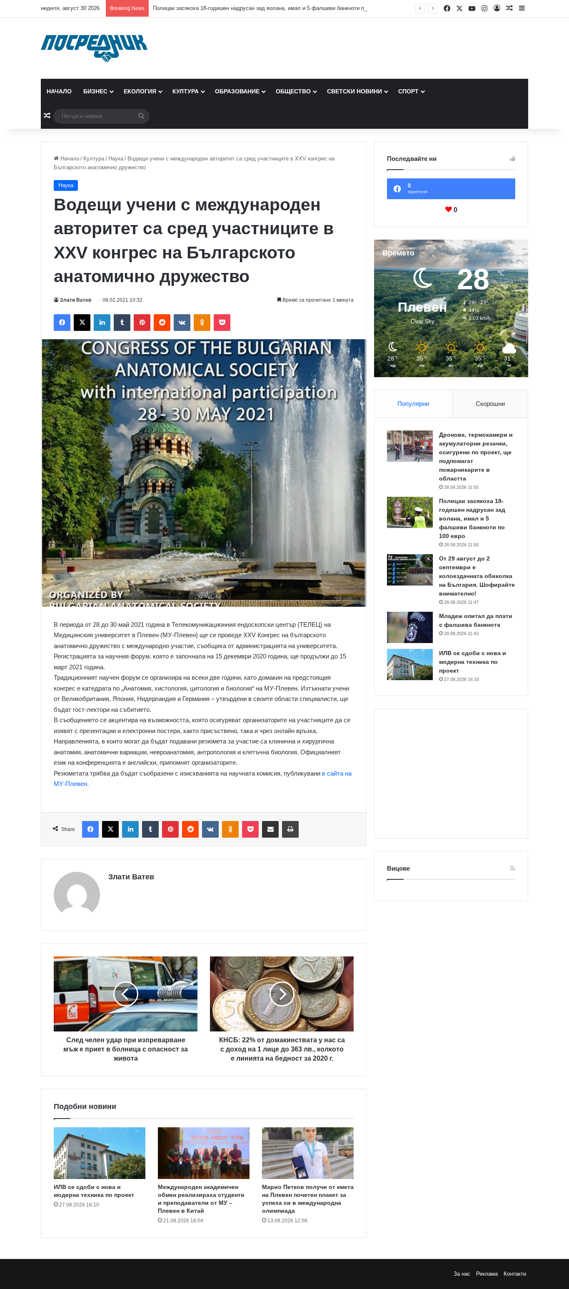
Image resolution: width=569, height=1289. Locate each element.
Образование (237, 91)
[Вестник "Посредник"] (94, 48)
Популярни (413, 403)
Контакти (515, 1274)
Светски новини (354, 91)
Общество (293, 91)
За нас (462, 1274)
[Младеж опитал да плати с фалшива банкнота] (410, 627)
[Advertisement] (451, 773)
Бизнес (95, 91)
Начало (59, 91)
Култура (185, 91)
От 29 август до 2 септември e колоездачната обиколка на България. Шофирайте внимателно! (477, 576)
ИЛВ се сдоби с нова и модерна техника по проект (472, 662)
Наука (115, 158)
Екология (140, 91)
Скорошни (490, 403)
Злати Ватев (75, 300)
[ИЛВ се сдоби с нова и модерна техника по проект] (99, 1153)
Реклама (487, 1274)
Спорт (408, 91)
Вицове (398, 868)
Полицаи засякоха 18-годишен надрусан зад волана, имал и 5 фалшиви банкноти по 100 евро (272, 8)
